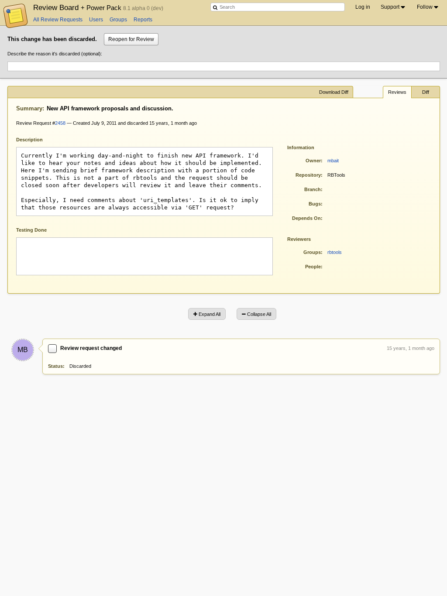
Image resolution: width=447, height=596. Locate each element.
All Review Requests (58, 20)
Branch (312, 189)
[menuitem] (393, 7)
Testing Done (31, 230)
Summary (29, 108)
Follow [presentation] (425, 7)
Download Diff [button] (333, 92)
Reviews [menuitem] (397, 92)
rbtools (334, 252)
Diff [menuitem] (425, 92)
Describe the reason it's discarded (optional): (54, 53)
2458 (60, 123)
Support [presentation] (390, 7)
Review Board (78, 7)
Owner (313, 160)
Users (96, 20)
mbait (333, 160)
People (313, 266)
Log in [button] (362, 7)
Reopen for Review (131, 39)
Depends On (306, 218)
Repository (308, 175)
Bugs (315, 203)
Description (36, 139)
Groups (118, 20)
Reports (143, 20)
